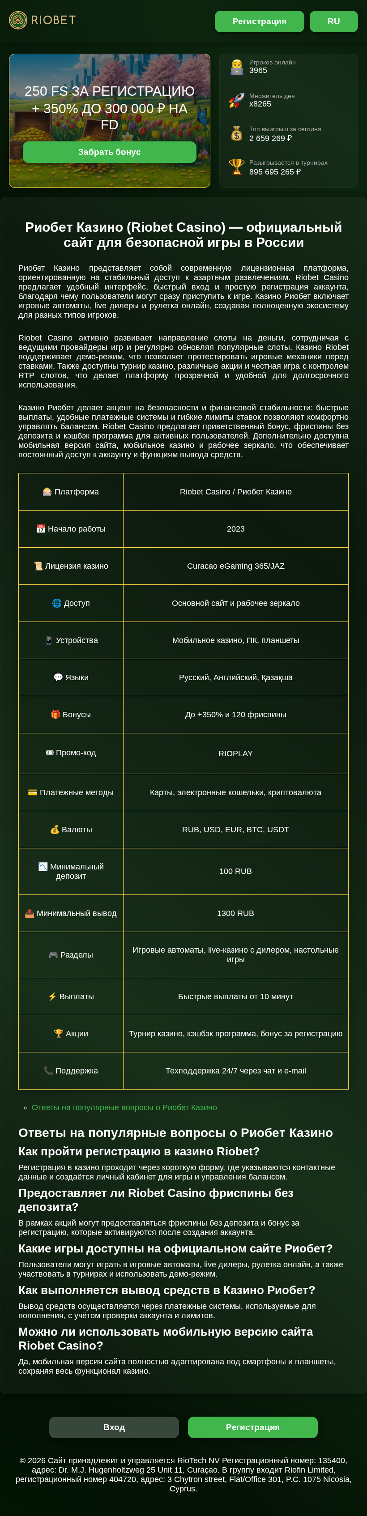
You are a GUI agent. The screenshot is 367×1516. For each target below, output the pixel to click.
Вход (114, 1427)
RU (334, 21)
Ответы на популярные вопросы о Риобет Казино (124, 1107)
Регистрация (260, 21)
